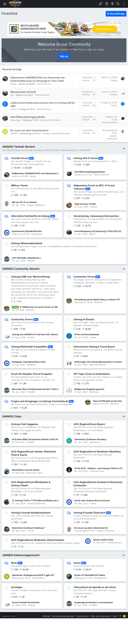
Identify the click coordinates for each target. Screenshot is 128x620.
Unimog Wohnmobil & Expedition (29, 346)
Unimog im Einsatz (84, 319)
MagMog (31, 364)
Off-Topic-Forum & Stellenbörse (92, 373)
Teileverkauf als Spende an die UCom (95, 587)
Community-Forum (84, 276)
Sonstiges (16, 587)
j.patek (93, 337)
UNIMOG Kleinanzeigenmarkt (20, 555)
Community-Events (22, 319)
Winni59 (30, 310)
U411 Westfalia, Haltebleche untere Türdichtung (35, 258)
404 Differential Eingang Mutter (27, 117)
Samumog (15, 120)
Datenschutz (82, 616)
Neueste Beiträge (12, 69)
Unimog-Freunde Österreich (56, 133)
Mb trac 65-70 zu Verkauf (24, 202)
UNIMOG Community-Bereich (20, 268)
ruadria (93, 503)
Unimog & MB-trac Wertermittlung (30, 276)
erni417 (30, 530)
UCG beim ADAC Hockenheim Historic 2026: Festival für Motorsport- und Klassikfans (53, 439)
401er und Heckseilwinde (86, 334)
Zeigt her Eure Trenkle (85, 204)
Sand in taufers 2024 (103, 539)
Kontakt (46, 616)
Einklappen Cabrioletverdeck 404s (29, 362)
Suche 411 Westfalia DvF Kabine (89, 575)
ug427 (92, 234)
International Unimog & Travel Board (94, 346)
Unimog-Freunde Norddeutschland (30, 512)
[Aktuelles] (112, 4)
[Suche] (118, 4)
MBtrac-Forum (19, 185)
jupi (12, 95)
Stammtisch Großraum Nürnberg (90, 439)
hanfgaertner (100, 578)
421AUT (14, 133)
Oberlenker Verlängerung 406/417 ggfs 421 (33, 575)
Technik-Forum (44, 84)
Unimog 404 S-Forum (50, 120)
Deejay (13, 84)
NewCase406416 (97, 364)
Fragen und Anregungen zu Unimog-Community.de (39, 401)
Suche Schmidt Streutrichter (26, 602)
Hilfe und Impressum (101, 616)
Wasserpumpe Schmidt (23, 91)
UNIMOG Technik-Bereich (18, 146)
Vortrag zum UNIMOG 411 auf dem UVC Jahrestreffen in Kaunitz (43, 334)
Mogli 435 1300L (34, 473)
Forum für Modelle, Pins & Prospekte (31, 373)
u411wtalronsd (97, 471)
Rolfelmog (94, 392)
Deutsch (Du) (8, 616)
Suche (77, 562)
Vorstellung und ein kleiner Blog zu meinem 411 (97, 299)
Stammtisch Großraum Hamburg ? (28, 528)
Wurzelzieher (38, 578)
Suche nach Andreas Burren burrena (92, 500)
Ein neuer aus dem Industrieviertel (29, 130)
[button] (5, 4)
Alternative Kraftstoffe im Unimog (30, 216)
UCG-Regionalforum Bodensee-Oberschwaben (37, 539)
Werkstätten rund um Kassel (25, 470)
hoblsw (93, 206)
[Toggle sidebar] (123, 4)
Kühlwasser (36, 234)
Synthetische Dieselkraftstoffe (27, 231)
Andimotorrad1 (114, 542)
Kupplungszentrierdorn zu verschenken (93, 602)
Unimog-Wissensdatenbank (26, 243)
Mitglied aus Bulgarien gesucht (89, 389)
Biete (14, 562)
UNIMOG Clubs (11, 416)
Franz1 (13, 109)
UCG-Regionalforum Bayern (89, 424)
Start (115, 616)
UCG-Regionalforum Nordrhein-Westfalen (97, 451)
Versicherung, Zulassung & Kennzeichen (96, 216)
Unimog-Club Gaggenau (24, 424)
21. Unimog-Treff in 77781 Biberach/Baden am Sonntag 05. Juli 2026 (45, 500)
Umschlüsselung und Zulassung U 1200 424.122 (97, 231)
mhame (113, 94)
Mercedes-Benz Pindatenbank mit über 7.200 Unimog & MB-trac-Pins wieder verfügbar (54, 389)
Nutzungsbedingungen (63, 616)
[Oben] (120, 616)
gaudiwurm (95, 442)
